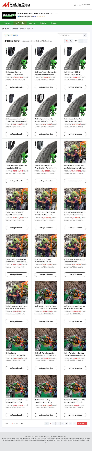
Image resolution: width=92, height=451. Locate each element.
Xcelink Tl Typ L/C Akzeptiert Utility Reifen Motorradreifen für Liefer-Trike (46, 355)
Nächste (81, 423)
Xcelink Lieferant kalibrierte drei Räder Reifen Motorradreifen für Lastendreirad (46, 74)
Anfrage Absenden (16, 87)
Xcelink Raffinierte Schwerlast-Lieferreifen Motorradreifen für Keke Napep (74, 355)
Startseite (7, 23)
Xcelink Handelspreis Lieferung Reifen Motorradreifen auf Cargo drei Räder (74, 308)
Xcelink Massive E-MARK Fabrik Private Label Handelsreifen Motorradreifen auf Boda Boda (75, 214)
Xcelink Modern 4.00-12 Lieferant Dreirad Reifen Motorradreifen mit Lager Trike (74, 74)
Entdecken (43, 23)
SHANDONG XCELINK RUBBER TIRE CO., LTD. (37, 13)
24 (12, 423)
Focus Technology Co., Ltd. (44, 436)
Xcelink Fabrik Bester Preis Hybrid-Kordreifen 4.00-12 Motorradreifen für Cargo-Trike (74, 121)
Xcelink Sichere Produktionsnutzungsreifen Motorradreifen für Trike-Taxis (16, 355)
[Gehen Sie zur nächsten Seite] (85, 41)
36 (17, 423)
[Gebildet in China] (16, 4)
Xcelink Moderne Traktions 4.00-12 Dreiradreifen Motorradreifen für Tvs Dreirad (17, 121)
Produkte (21, 23)
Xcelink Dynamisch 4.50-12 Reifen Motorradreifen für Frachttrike (15, 214)
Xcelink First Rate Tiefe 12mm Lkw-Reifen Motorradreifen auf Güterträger (74, 168)
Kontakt (54, 23)
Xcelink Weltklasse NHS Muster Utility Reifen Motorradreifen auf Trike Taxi (17, 308)
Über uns (32, 23)
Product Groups (12, 35)
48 (22, 423)
